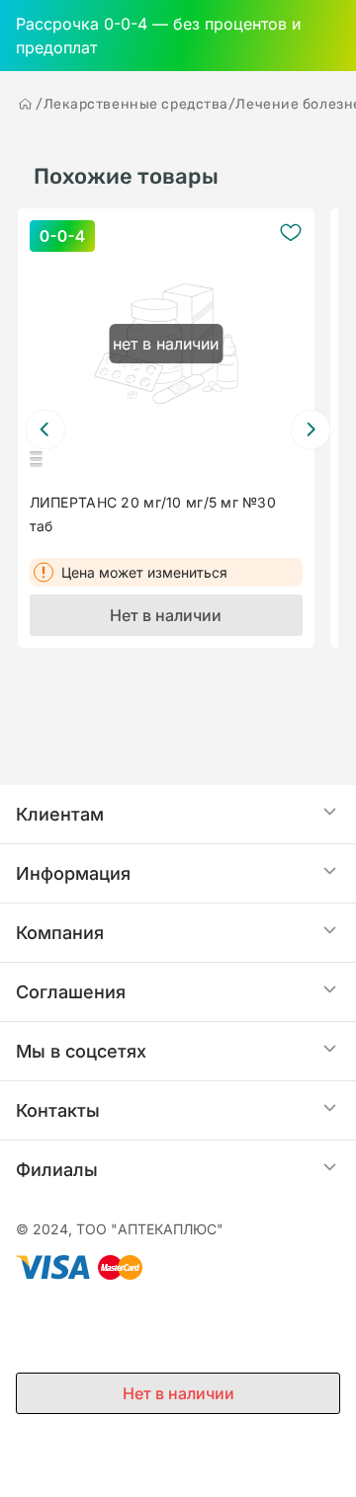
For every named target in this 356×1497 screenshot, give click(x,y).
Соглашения (71, 992)
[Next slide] (310, 429)
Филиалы (57, 1169)
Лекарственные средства (136, 104)
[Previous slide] (45, 429)
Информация (73, 873)
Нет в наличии (166, 615)
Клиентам (60, 814)
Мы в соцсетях (81, 1051)
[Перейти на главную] (26, 104)
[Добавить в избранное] (291, 232)
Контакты (58, 1110)
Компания (60, 932)
